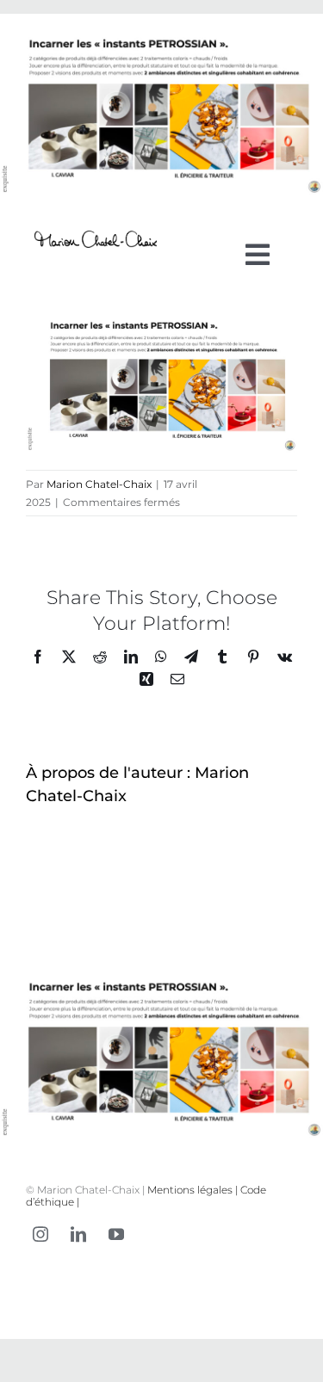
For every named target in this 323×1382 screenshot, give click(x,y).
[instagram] (40, 1234)
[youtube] (116, 1234)
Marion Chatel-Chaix (99, 484)
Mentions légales (190, 1189)
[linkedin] (78, 1234)
